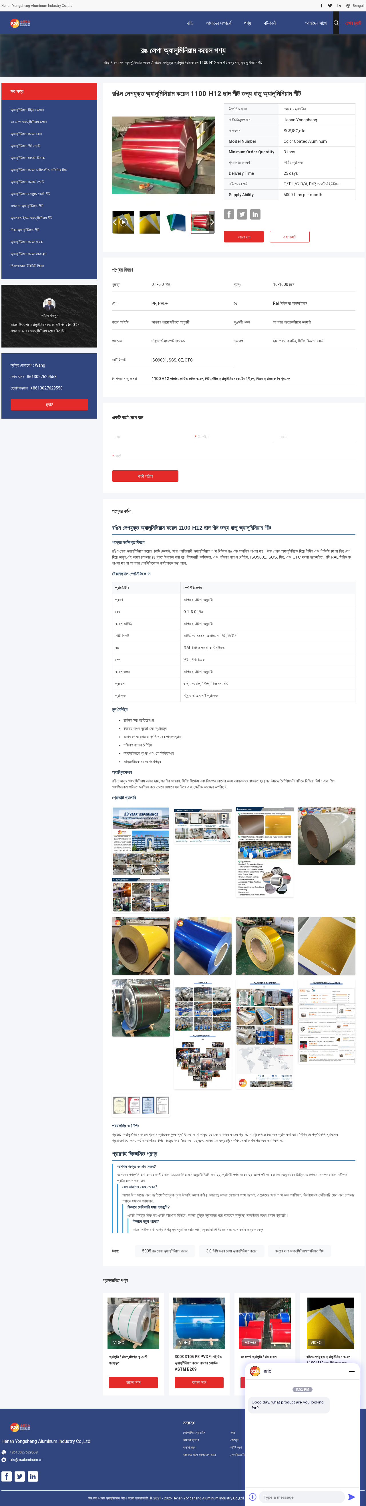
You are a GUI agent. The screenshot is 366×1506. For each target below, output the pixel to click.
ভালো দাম (244, 237)
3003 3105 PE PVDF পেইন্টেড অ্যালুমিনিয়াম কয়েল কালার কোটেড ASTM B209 (198, 1363)
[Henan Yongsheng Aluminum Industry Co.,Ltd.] (20, 23)
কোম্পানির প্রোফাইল (194, 1433)
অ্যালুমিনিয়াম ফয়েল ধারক (27, 242)
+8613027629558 (46, 388)
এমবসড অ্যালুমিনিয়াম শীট (27, 206)
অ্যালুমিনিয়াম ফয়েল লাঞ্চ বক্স (28, 254)
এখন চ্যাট (289, 237)
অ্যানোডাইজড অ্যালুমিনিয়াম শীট (31, 218)
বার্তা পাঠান (145, 476)
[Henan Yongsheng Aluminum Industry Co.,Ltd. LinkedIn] (339, 5)
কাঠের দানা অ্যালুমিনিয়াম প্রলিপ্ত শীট (299, 1251)
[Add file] (253, 1497)
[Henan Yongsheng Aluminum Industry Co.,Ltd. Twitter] (330, 5)
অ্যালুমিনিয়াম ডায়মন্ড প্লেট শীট (30, 194)
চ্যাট (49, 404)
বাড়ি (106, 62)
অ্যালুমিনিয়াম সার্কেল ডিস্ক (28, 158)
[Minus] (351, 1371)
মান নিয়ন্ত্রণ (189, 1447)
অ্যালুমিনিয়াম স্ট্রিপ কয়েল (27, 110)
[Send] (351, 1497)
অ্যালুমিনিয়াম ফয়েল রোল (26, 134)
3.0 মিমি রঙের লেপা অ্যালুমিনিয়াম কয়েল (231, 1251)
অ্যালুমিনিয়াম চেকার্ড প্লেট (27, 182)
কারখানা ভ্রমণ (191, 1440)
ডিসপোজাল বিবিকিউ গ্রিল (27, 266)
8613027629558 (42, 376)
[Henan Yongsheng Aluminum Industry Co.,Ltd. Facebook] (321, 5)
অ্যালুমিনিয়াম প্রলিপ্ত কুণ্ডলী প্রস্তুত (128, 1359)
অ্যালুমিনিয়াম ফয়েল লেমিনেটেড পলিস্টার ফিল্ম (39, 170)
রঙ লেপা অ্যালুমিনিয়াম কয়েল (132, 62)
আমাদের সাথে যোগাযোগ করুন (199, 1455)
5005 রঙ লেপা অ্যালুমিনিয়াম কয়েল (165, 1251)
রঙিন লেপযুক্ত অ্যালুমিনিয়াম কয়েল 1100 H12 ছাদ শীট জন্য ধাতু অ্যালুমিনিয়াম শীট (328, 1363)
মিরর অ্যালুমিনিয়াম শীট (25, 230)
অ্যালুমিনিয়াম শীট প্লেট (25, 146)
